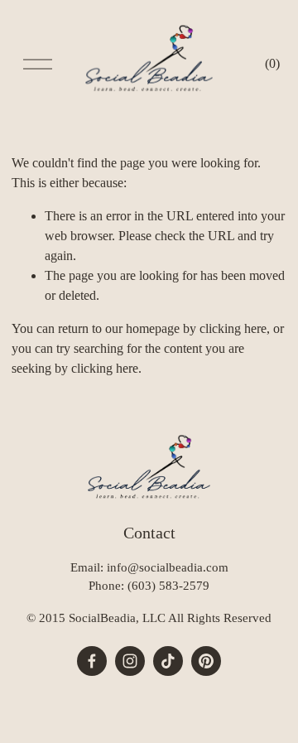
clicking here (233, 328)
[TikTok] (168, 661)
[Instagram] (130, 661)
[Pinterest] (206, 661)
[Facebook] (92, 661)
